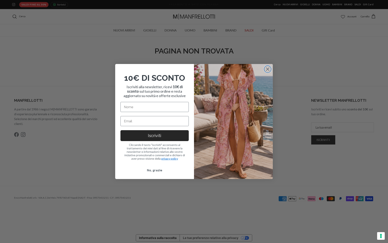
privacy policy (169, 158)
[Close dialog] (267, 69)
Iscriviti (154, 135)
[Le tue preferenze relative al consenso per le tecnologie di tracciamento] (381, 236)
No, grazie (154, 170)
